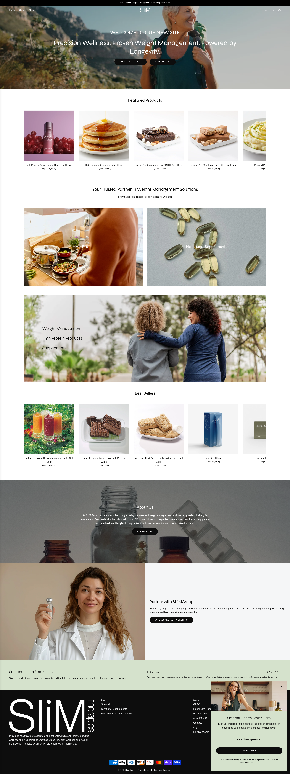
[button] (29, 142)
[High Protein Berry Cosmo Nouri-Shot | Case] (49, 135)
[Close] (281, 686)
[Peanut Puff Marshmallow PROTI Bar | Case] (213, 135)
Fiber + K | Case (213, 458)
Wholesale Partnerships (171, 620)
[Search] (266, 10)
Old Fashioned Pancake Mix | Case (104, 165)
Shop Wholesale (130, 62)
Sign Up (271, 672)
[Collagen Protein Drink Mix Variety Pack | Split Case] (49, 429)
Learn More (145, 531)
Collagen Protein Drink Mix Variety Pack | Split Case (49, 460)
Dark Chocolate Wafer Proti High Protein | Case (104, 460)
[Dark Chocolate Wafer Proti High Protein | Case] (104, 429)
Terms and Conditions (163, 770)
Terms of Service (246, 763)
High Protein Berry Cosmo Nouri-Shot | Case (49, 165)
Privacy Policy (143, 770)
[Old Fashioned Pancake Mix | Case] (104, 135)
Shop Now (160, 3)
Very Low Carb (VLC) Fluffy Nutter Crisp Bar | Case (159, 460)
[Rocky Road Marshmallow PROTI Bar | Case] (159, 135)
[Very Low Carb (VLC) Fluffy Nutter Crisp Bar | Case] (159, 429)
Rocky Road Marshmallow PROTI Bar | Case (159, 165)
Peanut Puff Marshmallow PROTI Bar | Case (213, 165)
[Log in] (272, 10)
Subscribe (249, 750)
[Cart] (279, 10)
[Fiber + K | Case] (213, 429)
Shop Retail (162, 62)
